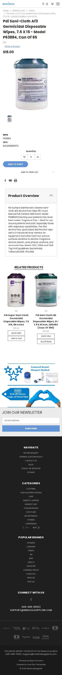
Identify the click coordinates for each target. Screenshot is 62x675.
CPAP (31, 496)
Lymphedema (31, 523)
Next (59, 298)
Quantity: (31, 151)
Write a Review (12, 46)
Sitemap (31, 472)
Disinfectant (31, 504)
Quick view (16, 333)
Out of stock (45, 341)
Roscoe (31, 577)
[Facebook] (5, 180)
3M (31, 554)
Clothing (31, 488)
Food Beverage (31, 508)
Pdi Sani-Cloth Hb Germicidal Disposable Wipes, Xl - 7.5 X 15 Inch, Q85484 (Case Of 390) (46, 321)
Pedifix (31, 550)
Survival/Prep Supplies (31, 492)
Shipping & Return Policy (31, 457)
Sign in (25, 468)
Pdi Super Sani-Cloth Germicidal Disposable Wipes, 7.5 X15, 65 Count (16, 320)
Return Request (31, 453)
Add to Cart (16, 338)
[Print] (15, 180)
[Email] (10, 180)
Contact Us (31, 460)
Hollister (31, 566)
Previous (3, 298)
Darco (31, 562)
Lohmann (31, 546)
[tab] (31, 196)
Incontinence (31, 516)
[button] (31, 375)
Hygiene (31, 520)
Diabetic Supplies (31, 500)
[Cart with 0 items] (52, 3)
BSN (31, 558)
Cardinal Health (31, 570)
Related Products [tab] (28, 267)
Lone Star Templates (36, 664)
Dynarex (31, 543)
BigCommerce (36, 660)
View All (31, 581)
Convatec (31, 574)
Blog (31, 464)
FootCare (31, 512)
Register (36, 468)
